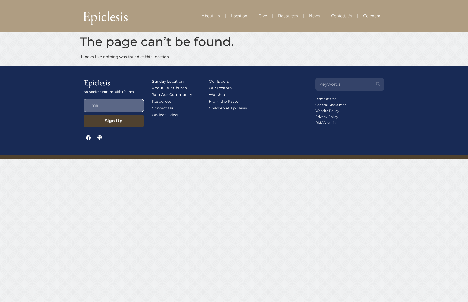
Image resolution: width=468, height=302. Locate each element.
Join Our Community (172, 94)
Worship (217, 94)
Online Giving (165, 114)
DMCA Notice (326, 123)
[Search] (378, 84)
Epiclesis (105, 16)
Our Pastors (220, 87)
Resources (288, 16)
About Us (211, 16)
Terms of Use (325, 99)
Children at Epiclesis (228, 108)
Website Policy (327, 111)
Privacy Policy (326, 117)
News (314, 16)
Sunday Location (168, 81)
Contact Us (341, 16)
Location (239, 16)
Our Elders (219, 81)
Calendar (371, 16)
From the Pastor (224, 101)
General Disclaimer (330, 105)
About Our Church (169, 87)
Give (262, 16)
